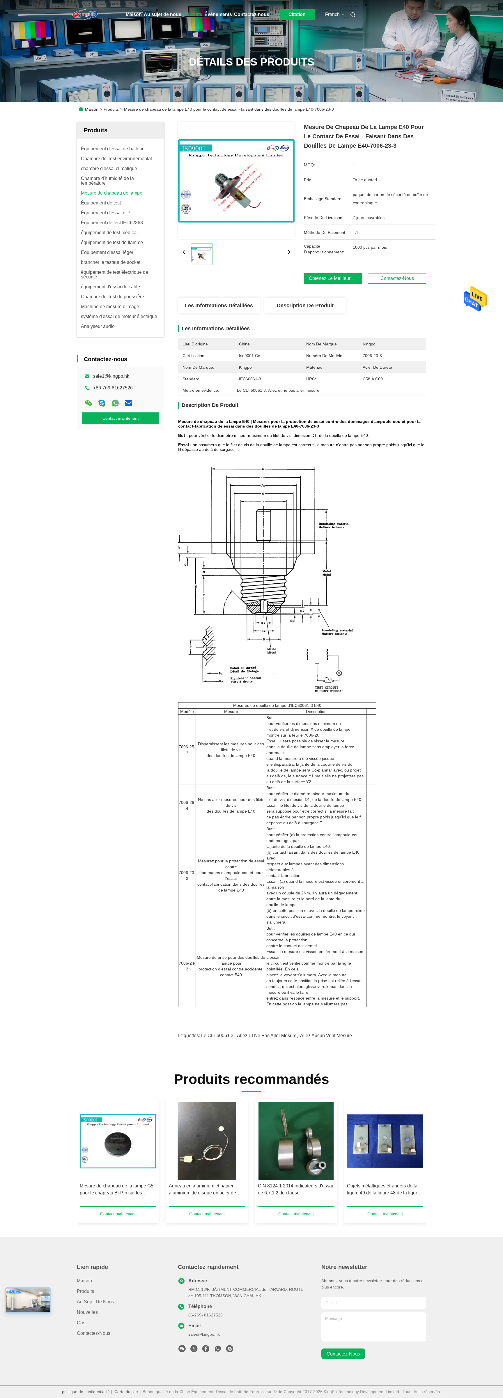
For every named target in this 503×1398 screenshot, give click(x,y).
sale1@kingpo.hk (111, 376)
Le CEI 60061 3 (217, 1035)
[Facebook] (206, 1350)
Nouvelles (87, 1312)
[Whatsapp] (115, 403)
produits (85, 1291)
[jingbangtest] (230, 1350)
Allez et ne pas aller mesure (267, 1035)
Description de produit (305, 305)
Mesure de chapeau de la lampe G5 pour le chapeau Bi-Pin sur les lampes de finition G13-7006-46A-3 (116, 1189)
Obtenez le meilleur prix (334, 278)
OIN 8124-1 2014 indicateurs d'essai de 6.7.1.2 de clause (295, 1189)
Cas (81, 1322)
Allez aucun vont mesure (326, 1035)
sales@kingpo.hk (204, 1334)
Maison (134, 14)
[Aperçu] (85, 14)
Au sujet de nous (162, 14)
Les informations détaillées (219, 305)
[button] (87, 1154)
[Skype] (102, 403)
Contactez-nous (251, 14)
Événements (218, 14)
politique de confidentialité (86, 1391)
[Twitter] (194, 1350)
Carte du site (126, 1391)
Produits (192, 14)
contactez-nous (343, 1353)
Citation (297, 14)
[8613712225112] (218, 1350)
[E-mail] (128, 403)
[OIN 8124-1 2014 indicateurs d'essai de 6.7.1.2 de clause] (296, 1141)
